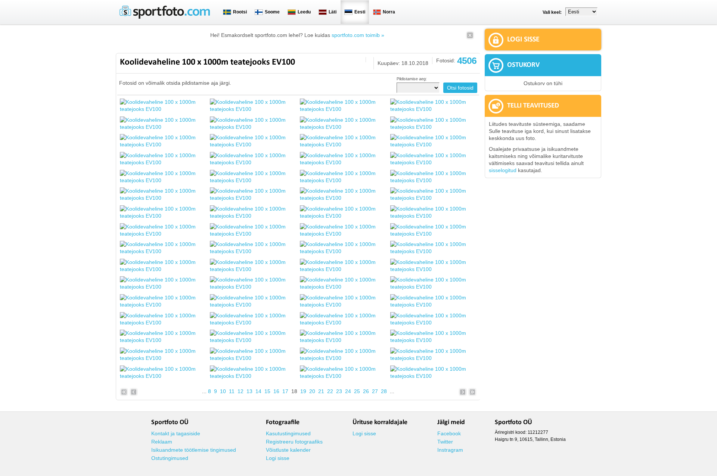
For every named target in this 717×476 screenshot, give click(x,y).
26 (366, 391)
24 (348, 391)
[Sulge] (470, 38)
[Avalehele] (165, 17)
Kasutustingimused (288, 433)
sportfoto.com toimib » (358, 35)
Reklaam (161, 442)
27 (375, 391)
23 (339, 391)
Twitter (445, 442)
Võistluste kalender (288, 450)
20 (312, 391)
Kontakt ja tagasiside (175, 433)
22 (330, 391)
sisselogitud (502, 170)
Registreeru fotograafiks (294, 442)
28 (384, 391)
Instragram (450, 450)
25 (357, 391)
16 (276, 391)
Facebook (449, 433)
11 (232, 391)
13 (249, 391)
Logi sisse (277, 458)
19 (303, 391)
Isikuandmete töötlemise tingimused (193, 450)
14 (258, 391)
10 (223, 391)
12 (240, 391)
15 (267, 391)
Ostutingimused (169, 458)
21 (321, 391)
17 (285, 391)
